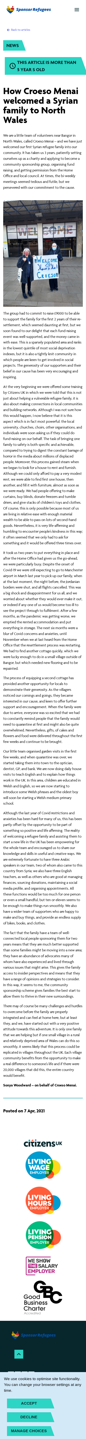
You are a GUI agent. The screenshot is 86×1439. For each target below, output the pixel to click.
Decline (28, 1417)
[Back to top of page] (18, 1354)
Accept (29, 1403)
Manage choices (29, 1431)
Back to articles (20, 30)
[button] (76, 9)
